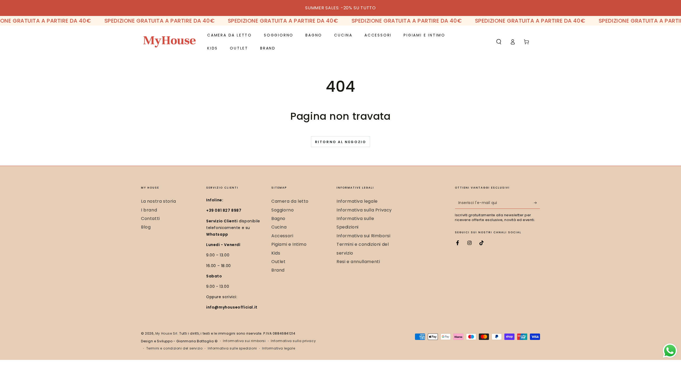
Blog (146, 227)
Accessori (282, 236)
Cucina (279, 227)
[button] (499, 42)
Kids (275, 253)
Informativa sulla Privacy (364, 210)
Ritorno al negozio (340, 141)
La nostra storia (158, 201)
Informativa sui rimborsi (244, 341)
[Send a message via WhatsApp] (670, 350)
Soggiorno (282, 210)
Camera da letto (290, 201)
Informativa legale (357, 201)
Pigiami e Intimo (289, 244)
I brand (149, 210)
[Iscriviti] (537, 203)
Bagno (278, 218)
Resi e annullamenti (358, 262)
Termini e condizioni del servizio (174, 348)
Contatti (150, 218)
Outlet (278, 262)
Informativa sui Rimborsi (363, 236)
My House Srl (166, 333)
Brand (278, 270)
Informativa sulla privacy (293, 341)
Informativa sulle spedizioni (232, 348)
